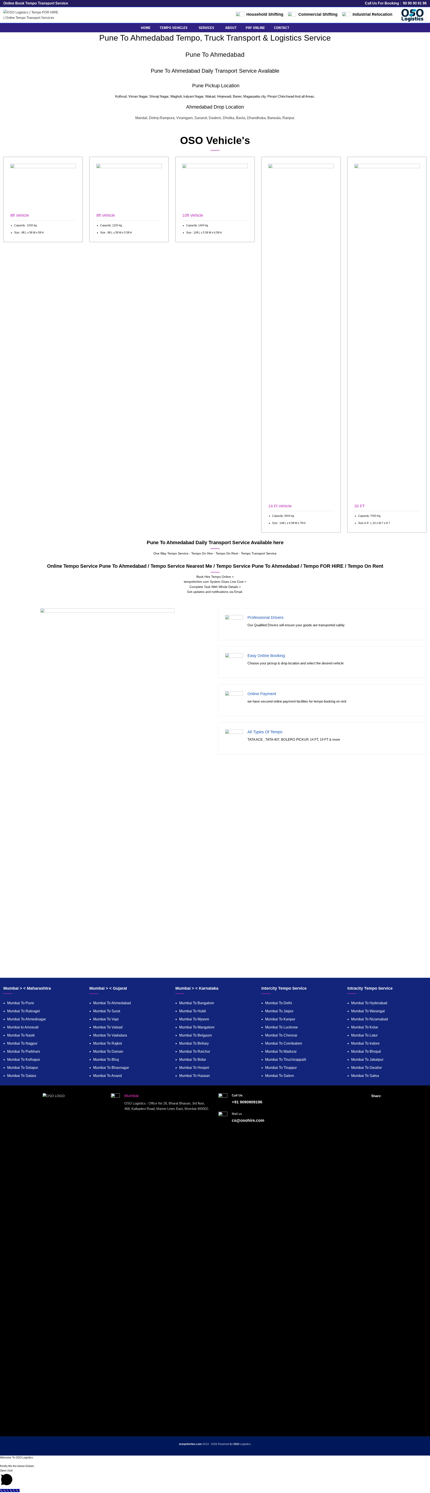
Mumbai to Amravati (23, 1027)
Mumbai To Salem (279, 1076)
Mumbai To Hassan (194, 1076)
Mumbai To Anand (107, 1076)
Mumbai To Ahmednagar (26, 1019)
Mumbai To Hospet (194, 1068)
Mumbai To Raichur (194, 1051)
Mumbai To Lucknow (281, 1027)
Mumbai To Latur (364, 1035)
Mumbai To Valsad (108, 1027)
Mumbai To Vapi (106, 1019)
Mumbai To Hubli (192, 1011)
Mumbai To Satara (21, 1076)
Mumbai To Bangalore (196, 1003)
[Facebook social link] (367, 1104)
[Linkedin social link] (385, 1104)
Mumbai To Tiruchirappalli (285, 1059)
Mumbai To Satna (365, 1076)
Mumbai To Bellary (194, 1043)
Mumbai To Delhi (278, 1003)
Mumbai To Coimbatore (283, 1043)
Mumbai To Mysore (194, 1019)
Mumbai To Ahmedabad (112, 1003)
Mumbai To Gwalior (366, 1068)
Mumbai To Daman (108, 1051)
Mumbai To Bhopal (366, 1051)
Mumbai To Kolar (364, 1027)
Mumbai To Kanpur (280, 1019)
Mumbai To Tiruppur (281, 1068)
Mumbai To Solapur (22, 1068)
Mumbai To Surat (106, 1011)
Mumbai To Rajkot (107, 1043)
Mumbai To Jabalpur (367, 1059)
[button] (215, 1478)
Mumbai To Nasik (21, 1035)
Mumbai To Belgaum (195, 1035)
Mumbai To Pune (20, 1003)
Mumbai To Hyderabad (369, 1003)
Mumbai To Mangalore (197, 1027)
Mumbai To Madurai (281, 1051)
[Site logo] (31, 15)
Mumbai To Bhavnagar (111, 1068)
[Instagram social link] (376, 1104)
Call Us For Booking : (396, 3)
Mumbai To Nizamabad (369, 1019)
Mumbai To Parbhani (23, 1051)
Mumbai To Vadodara (110, 1035)
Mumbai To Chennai (281, 1035)
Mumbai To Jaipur (279, 1011)
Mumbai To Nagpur (22, 1043)
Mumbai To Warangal (368, 1011)
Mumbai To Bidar (192, 1059)
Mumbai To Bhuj (106, 1059)
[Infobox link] (43, 199)
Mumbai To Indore (365, 1043)
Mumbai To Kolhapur (23, 1059)
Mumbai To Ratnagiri (23, 1011)
